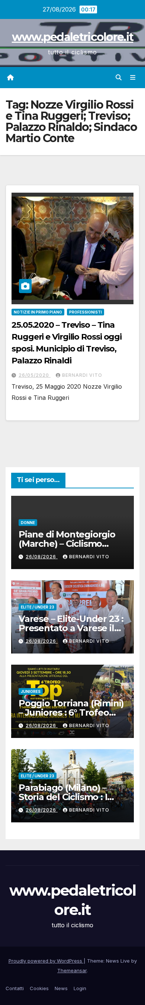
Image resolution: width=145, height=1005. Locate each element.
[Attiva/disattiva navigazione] (132, 77)
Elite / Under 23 (37, 607)
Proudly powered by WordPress (46, 961)
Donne (28, 522)
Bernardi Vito (82, 375)
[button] (119, 77)
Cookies (39, 988)
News (61, 988)
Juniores (31, 691)
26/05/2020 (35, 375)
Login (80, 988)
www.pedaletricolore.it (72, 37)
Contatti (15, 988)
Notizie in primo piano (38, 312)
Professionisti (85, 312)
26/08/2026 (42, 556)
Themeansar (72, 970)
